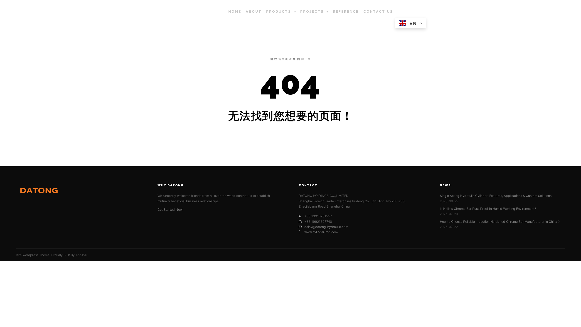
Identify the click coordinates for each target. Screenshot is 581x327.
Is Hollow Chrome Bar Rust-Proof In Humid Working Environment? (488, 209)
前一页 (306, 59)
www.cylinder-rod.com (321, 232)
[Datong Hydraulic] (181, 11)
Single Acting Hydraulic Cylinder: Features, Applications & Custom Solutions (495, 196)
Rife (19, 255)
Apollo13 (82, 255)
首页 (281, 59)
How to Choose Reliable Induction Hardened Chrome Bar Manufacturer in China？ (500, 221)
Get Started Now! (170, 209)
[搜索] (406, 12)
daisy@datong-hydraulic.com (326, 227)
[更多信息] (415, 12)
